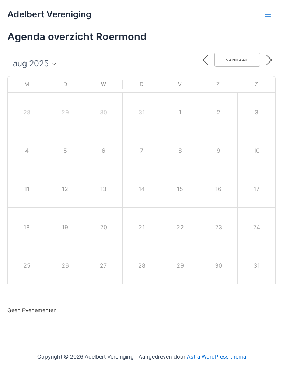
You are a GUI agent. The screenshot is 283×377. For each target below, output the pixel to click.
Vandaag (237, 60)
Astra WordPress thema (216, 356)
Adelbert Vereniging (49, 14)
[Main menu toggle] (268, 14)
